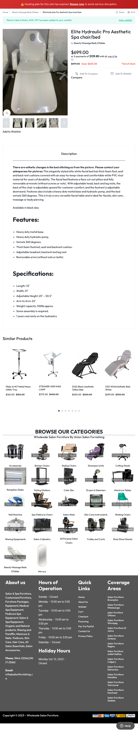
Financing (83, 621)
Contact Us (84, 631)
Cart (80, 611)
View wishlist (125, 20)
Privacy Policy (85, 636)
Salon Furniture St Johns (117, 629)
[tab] (69, 153)
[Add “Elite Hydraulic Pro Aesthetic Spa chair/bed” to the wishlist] (120, 74)
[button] (6, 123)
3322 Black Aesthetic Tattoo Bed (83, 388)
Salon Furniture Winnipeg (116, 622)
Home (5, 12)
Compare (76, 77)
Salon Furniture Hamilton (116, 676)
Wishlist (82, 606)
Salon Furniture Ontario (116, 637)
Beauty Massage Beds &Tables (25, 12)
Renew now (77, 4)
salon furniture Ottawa (115, 614)
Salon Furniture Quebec (116, 699)
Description (69, 154)
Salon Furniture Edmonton (116, 668)
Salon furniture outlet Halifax (115, 653)
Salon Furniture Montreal (116, 691)
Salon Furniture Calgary (116, 660)
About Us (83, 601)
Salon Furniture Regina (116, 645)
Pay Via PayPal (86, 626)
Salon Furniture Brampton (116, 598)
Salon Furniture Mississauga (116, 606)
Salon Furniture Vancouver (116, 684)
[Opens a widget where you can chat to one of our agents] (125, 726)
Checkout (83, 616)
